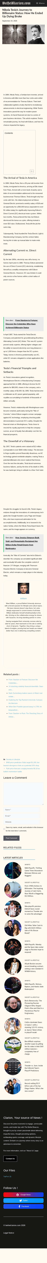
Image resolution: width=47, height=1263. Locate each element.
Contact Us (10, 1159)
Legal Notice (8, 1233)
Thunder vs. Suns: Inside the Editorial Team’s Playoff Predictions (34, 1068)
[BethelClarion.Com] (16, 3)
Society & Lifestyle (13, 759)
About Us (30, 1151)
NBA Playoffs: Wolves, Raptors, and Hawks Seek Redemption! (34, 986)
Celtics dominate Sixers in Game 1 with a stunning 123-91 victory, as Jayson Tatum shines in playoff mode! (34, 1027)
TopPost (7, 1176)
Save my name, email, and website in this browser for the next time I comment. (24, 829)
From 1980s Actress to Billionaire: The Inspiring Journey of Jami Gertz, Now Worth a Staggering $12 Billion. (34, 891)
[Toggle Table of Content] (30, 171)
